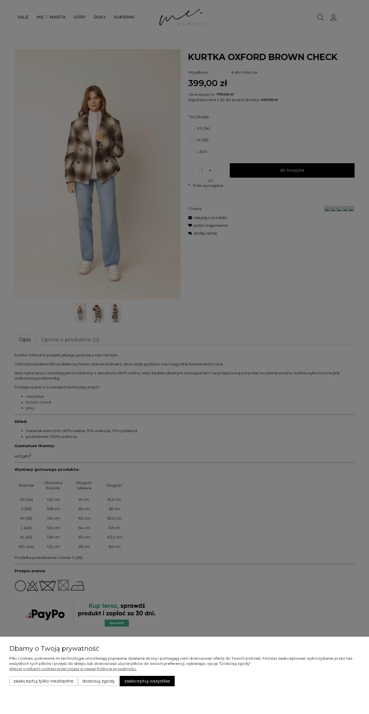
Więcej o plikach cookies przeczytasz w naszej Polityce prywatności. (73, 668)
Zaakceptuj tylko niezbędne (43, 681)
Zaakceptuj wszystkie (147, 681)
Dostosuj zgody (98, 681)
